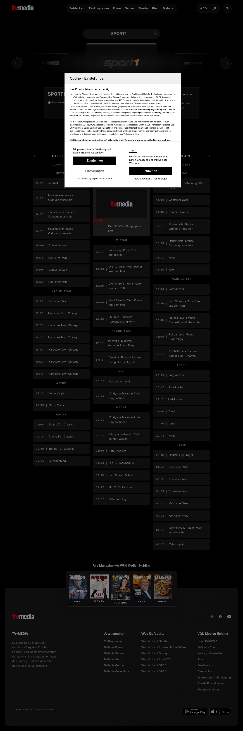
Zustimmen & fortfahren (94, 161)
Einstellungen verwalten (94, 171)
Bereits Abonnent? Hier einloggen (150, 179)
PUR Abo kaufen (150, 171)
